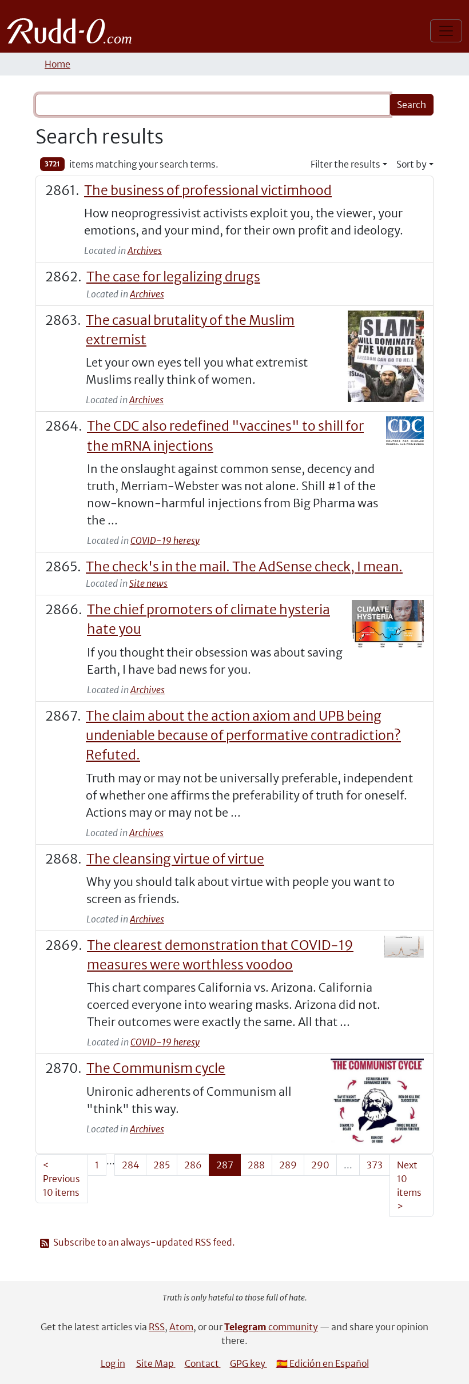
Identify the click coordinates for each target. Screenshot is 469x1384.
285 (161, 1165)
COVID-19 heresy (165, 540)
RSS (157, 1327)
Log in (113, 1363)
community (271, 1327)
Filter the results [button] (345, 164)
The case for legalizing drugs (173, 277)
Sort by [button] (411, 164)
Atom (181, 1327)
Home (57, 64)
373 (375, 1165)
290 (320, 1165)
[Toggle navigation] (446, 30)
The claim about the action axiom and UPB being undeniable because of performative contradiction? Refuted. (243, 735)
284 (130, 1165)
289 (288, 1165)
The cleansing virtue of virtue (175, 859)
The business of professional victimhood (208, 190)
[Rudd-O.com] (72, 30)
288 (256, 1165)
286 (193, 1165)
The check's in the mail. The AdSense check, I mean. (244, 567)
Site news (148, 583)
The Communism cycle (155, 1068)
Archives (145, 250)
